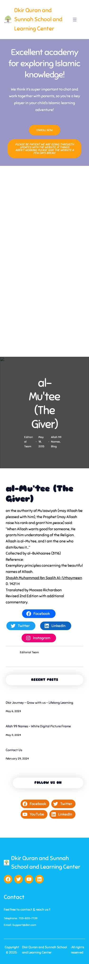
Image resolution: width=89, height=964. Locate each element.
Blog (54, 446)
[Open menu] (75, 19)
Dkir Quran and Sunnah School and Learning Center (38, 19)
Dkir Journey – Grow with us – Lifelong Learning (39, 703)
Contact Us (14, 750)
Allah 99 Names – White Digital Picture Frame (38, 726)
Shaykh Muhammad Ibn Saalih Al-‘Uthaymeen (44, 578)
